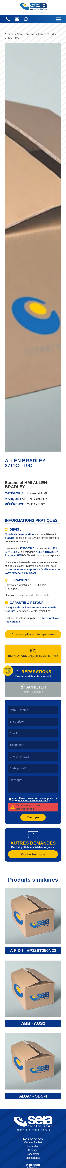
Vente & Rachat (33, 1142)
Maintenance (33, 1157)
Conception (33, 1154)
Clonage (33, 1150)
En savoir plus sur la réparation (33, 634)
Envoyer (33, 817)
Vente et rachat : (26, 34)
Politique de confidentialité (33, 800)
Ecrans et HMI (46, 34)
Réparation (33, 1146)
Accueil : (10, 34)
